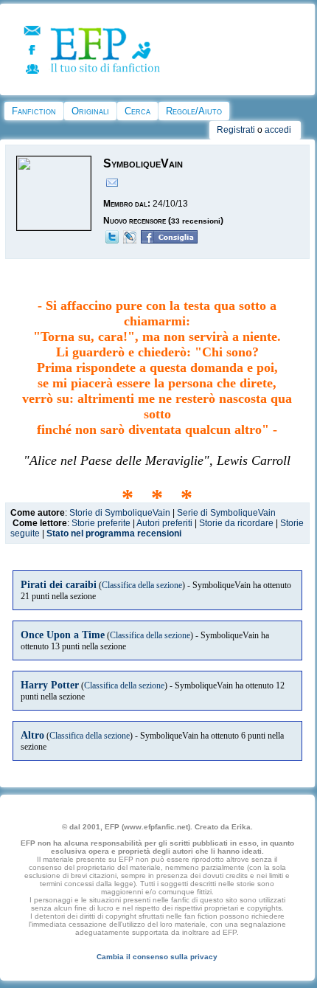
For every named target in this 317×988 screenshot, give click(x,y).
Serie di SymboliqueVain (226, 513)
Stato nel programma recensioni (113, 533)
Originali (90, 111)
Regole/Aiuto (194, 111)
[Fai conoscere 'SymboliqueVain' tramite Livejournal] (129, 240)
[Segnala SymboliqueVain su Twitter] (112, 240)
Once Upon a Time (63, 634)
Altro (32, 735)
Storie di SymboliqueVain (119, 513)
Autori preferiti (164, 523)
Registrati (236, 130)
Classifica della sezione (142, 585)
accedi (278, 130)
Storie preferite (101, 523)
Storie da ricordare (236, 523)
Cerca (137, 111)
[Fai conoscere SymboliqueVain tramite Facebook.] (169, 240)
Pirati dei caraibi (59, 584)
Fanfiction (34, 111)
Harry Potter (50, 685)
